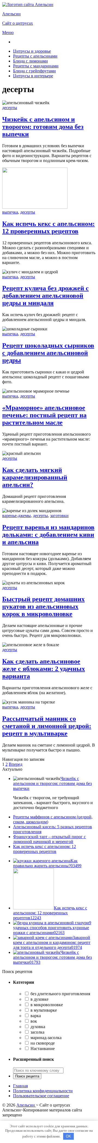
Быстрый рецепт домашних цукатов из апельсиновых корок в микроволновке (43, 606)
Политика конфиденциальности (43, 1090)
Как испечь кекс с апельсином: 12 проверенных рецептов (48, 227)
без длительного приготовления (59, 993)
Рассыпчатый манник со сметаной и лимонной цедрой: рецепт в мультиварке (46, 726)
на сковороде (42, 1043)
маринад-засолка (45, 1037)
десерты (9, 107)
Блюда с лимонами (30, 61)
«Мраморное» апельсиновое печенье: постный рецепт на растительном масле (44, 415)
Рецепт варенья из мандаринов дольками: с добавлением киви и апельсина (48, 535)
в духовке (38, 999)
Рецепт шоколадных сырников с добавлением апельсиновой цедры (48, 353)
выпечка (10, 212)
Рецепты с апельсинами (35, 56)
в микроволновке (46, 1004)
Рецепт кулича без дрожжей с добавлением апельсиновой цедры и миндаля (45, 296)
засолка (36, 1032)
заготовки (59, 515)
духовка (37, 1026)
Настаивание (42, 1048)
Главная (20, 1086)
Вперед (15, 764)
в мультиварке (43, 1010)
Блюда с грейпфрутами (34, 71)
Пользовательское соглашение (41, 1095)
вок (33, 1021)
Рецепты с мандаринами (36, 66)
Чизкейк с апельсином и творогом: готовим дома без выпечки (43, 127)
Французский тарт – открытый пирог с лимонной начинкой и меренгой (49, 839)
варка (35, 1015)
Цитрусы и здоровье (32, 51)
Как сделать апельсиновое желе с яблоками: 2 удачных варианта (43, 669)
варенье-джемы (16, 515)
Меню (8, 32)
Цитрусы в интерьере (33, 75)
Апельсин (26, 1105)
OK (68, 1136)
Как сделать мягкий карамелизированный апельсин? (34, 477)
